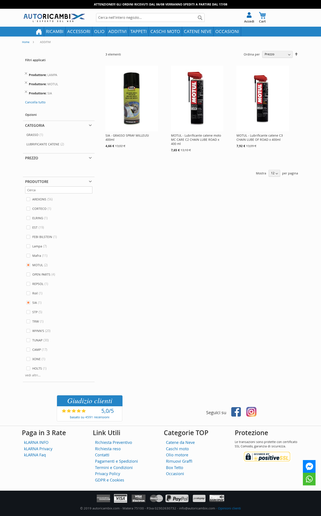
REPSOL (37, 284)
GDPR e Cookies (109, 480)
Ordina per (252, 54)
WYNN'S (38, 331)
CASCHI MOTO (165, 31)
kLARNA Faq (35, 454)
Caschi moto (177, 448)
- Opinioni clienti (228, 508)
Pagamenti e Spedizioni (116, 461)
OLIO (99, 31)
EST (35, 227)
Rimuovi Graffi (179, 461)
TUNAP (37, 340)
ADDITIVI (117, 31)
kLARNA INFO (36, 442)
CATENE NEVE (198, 31)
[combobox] (150, 17)
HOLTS (37, 368)
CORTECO (39, 209)
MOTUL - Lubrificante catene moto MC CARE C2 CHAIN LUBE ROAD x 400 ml (196, 139)
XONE (36, 359)
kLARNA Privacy (38, 448)
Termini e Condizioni (114, 467)
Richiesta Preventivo (113, 442)
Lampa (37, 246)
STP (35, 312)
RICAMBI (55, 31)
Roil (35, 293)
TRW (35, 321)
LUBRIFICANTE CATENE (42, 144)
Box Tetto (174, 467)
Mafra (36, 256)
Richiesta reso (108, 448)
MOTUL (37, 265)
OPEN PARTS (41, 274)
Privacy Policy (107, 473)
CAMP (36, 349)
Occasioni (175, 473)
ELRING (37, 218)
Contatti (102, 454)
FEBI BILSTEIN (42, 237)
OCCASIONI (227, 31)
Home (26, 42)
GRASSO (32, 135)
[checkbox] (58, 199)
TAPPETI (138, 31)
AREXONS (39, 199)
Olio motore (177, 454)
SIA (34, 303)
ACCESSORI (78, 31)
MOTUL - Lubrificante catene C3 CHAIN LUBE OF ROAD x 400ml (259, 137)
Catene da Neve (180, 442)
